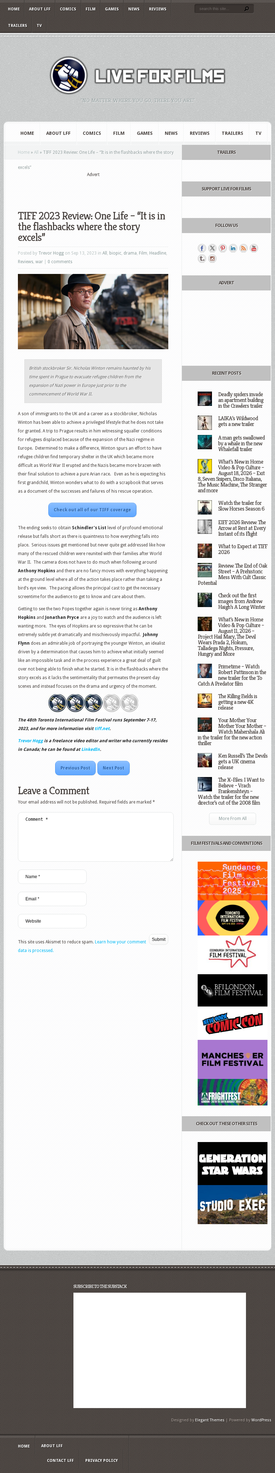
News (134, 9)
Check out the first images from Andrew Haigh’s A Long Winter (241, 601)
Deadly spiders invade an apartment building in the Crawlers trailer (240, 399)
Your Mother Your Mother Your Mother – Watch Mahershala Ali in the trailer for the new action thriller (232, 731)
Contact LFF (60, 1460)
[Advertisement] (101, 189)
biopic (115, 253)
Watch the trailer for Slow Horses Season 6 (241, 505)
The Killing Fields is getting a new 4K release (237, 701)
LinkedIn (90, 749)
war (39, 261)
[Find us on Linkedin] (233, 248)
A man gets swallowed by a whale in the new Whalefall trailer (241, 443)
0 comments (60, 261)
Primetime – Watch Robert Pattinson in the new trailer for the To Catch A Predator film (232, 675)
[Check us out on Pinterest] (222, 248)
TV (39, 25)
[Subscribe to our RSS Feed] (243, 248)
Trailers (17, 25)
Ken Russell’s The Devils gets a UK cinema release (242, 761)
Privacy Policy (101, 1460)
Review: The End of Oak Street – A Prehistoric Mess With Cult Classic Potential (232, 574)
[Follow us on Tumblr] (202, 258)
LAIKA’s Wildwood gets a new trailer (238, 421)
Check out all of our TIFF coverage (92, 509)
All (36, 152)
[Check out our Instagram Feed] (212, 258)
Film (91, 9)
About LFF (39, 9)
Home (14, 9)
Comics (68, 9)
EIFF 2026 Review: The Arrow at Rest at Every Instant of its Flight (242, 527)
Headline (157, 253)
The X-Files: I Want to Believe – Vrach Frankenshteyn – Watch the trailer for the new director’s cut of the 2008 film (231, 791)
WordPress (261, 1420)
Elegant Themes (210, 1420)
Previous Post (75, 768)
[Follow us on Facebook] (202, 248)
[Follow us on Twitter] (212, 248)
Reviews (158, 9)
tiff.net (102, 728)
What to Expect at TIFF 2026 (242, 549)
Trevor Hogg (51, 253)
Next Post (113, 768)
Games (112, 9)
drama (130, 253)
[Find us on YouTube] (254, 248)
